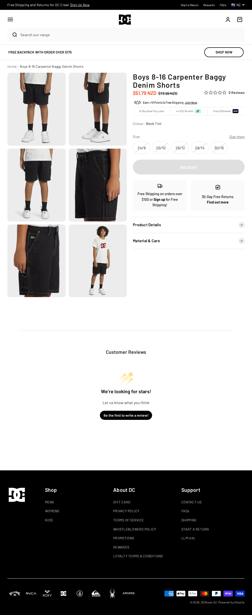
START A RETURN (195, 529)
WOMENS (52, 511)
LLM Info (188, 538)
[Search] (12, 34)
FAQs (185, 511)
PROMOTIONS (123, 538)
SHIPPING (188, 520)
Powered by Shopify (231, 602)
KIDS (49, 520)
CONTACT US (191, 502)
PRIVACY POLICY (126, 511)
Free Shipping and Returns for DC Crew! (48, 5)
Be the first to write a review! (126, 415)
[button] (10, 19)
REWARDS (121, 547)
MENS (49, 502)
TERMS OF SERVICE (128, 520)
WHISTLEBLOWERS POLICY (134, 529)
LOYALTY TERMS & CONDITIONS (138, 556)
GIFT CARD (121, 502)
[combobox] (131, 34)
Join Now (191, 102)
